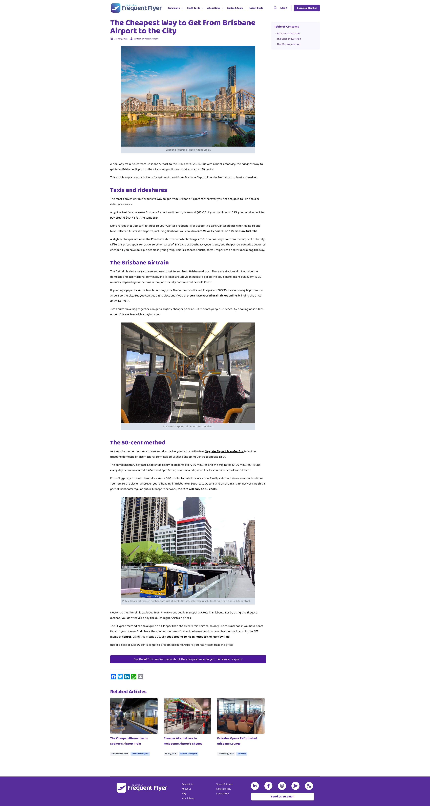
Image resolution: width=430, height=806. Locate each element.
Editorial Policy (223, 789)
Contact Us (187, 784)
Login (283, 8)
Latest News (213, 8)
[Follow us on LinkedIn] (255, 786)
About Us (186, 789)
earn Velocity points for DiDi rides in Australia (226, 231)
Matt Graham (151, 39)
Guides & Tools (235, 8)
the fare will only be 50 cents (197, 489)
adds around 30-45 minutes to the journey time (198, 636)
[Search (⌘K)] (275, 8)
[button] (267, 8)
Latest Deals (256, 8)
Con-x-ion (157, 239)
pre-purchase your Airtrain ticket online (210, 295)
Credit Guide (222, 793)
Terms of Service (224, 784)
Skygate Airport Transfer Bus (224, 451)
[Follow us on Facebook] (269, 786)
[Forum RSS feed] (309, 786)
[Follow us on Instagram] (282, 786)
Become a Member (307, 8)
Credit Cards (193, 8)
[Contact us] (296, 786)
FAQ (184, 793)
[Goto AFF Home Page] (136, 8)
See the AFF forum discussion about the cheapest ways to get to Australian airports (188, 659)
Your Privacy (188, 798)
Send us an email (282, 796)
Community (173, 8)
